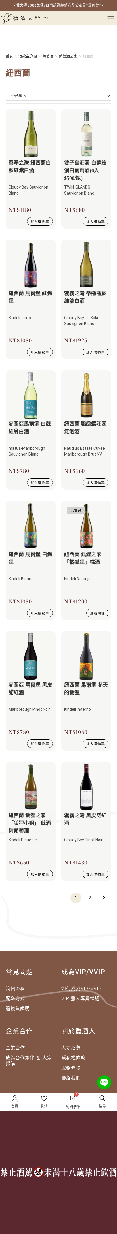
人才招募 (71, 1048)
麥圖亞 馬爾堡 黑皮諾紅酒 (30, 688)
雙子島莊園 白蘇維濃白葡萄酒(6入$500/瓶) (85, 170)
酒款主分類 (27, 56)
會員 (14, 1106)
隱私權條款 (73, 1057)
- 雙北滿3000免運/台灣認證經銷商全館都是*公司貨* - (58, 5)
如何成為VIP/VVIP (81, 988)
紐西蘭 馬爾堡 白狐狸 (30, 558)
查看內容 (97, 612)
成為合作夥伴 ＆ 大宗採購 (29, 1060)
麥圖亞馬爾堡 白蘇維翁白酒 (30, 427)
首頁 (9, 56)
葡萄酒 (47, 56)
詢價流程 (15, 988)
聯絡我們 (71, 1078)
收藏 (44, 1106)
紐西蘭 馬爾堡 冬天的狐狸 (86, 688)
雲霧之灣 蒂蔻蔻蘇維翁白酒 (85, 297)
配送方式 (15, 998)
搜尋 (102, 1106)
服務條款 (71, 1068)
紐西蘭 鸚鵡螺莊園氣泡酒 (85, 427)
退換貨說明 (18, 1008)
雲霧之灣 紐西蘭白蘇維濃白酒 (30, 166)
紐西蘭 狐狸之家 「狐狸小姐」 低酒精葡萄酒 (30, 823)
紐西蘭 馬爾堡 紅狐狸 (30, 297)
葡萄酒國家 (68, 56)
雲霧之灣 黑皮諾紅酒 (85, 819)
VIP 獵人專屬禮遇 (80, 998)
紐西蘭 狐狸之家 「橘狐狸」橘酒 (82, 558)
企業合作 (15, 1048)
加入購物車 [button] (40, 221)
